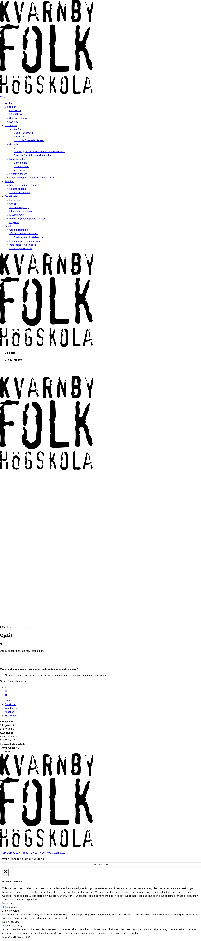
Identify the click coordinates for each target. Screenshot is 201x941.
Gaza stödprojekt (18, 229)
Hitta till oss (15, 114)
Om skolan (10, 106)
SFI (15, 147)
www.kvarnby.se (56, 852)
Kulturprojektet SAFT (20, 248)
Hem (10, 103)
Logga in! (14, 222)
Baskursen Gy (21, 136)
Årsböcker (19, 170)
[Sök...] (29, 627)
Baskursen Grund (23, 133)
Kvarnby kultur (17, 159)
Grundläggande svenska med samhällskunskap (39, 151)
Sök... (3, 626)
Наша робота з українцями (24, 241)
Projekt (8, 226)
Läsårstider (15, 200)
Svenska (14, 144)
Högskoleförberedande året (29, 140)
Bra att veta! (11, 196)
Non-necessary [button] (10, 921)
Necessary (11, 907)
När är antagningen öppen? (24, 185)
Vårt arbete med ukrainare (23, 233)
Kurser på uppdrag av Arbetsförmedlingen (32, 177)
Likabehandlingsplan (20, 211)
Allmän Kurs (15, 129)
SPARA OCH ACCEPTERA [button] (16, 936)
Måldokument (16, 215)
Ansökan (9, 181)
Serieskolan (20, 162)
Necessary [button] (8, 903)
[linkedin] (6, 694)
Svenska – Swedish (19, 192)
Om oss (13, 203)
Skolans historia (18, 118)
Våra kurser (11, 125)
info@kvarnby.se (9, 852)
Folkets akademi (18, 188)
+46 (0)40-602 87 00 (33, 852)
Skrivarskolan (21, 166)
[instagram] (6, 690)
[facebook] (6, 687)
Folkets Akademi (18, 174)
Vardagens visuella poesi (23, 244)
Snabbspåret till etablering (28, 237)
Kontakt (13, 121)
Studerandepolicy (19, 207)
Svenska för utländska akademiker (33, 155)
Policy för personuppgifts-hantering (28, 218)
